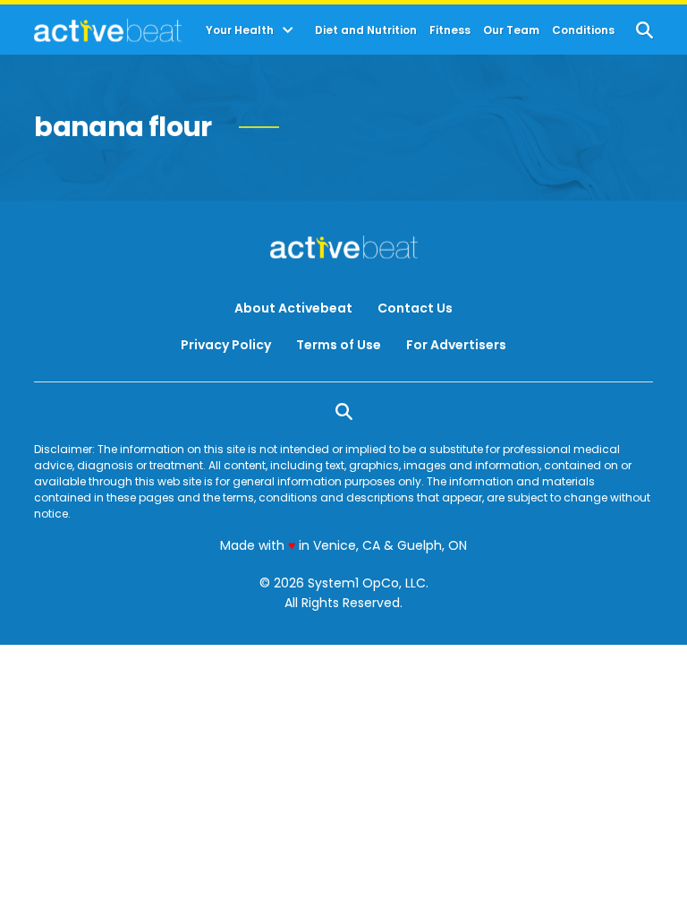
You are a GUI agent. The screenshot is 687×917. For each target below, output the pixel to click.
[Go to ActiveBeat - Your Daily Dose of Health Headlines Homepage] (108, 30)
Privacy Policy (226, 345)
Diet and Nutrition (366, 30)
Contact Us (415, 308)
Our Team (511, 30)
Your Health (240, 30)
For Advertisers (456, 345)
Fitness (450, 30)
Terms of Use (338, 345)
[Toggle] (288, 30)
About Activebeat (293, 308)
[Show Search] (644, 30)
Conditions (583, 30)
